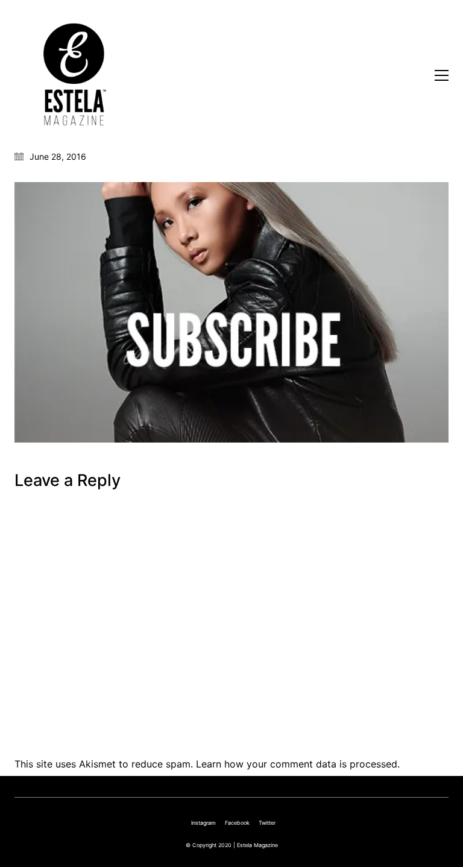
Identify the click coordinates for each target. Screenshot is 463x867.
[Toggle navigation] (442, 75)
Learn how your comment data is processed (296, 764)
